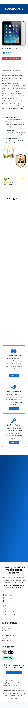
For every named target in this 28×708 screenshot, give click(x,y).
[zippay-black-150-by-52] (8, 651)
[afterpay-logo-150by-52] (8, 656)
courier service (20, 685)
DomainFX (14, 698)
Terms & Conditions (10, 696)
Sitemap (23, 693)
